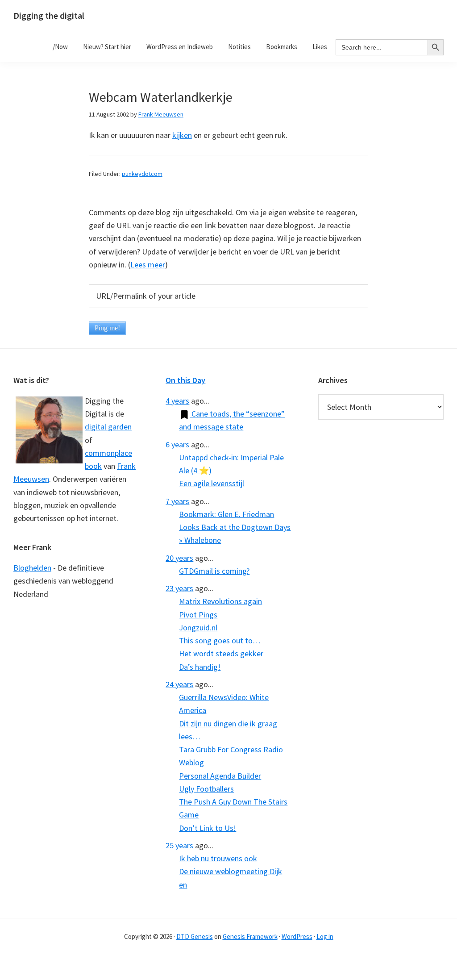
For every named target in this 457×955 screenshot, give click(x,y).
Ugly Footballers (206, 789)
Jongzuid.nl (198, 627)
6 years (177, 444)
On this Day (185, 380)
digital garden (108, 426)
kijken (182, 135)
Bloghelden (32, 568)
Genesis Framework (250, 936)
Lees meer (147, 264)
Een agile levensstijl (211, 483)
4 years (177, 401)
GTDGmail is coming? (214, 571)
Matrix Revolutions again (220, 601)
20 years (179, 558)
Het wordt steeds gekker (221, 653)
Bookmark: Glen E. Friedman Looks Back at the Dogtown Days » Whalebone (235, 527)
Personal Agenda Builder (220, 776)
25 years (179, 845)
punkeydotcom (142, 174)
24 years (179, 684)
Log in (324, 936)
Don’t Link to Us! (207, 828)
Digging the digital (48, 15)
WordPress (297, 936)
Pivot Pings (198, 614)
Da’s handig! (199, 667)
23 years (179, 588)
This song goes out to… (220, 640)
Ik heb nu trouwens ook (218, 858)
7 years (177, 501)
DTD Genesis (194, 936)
